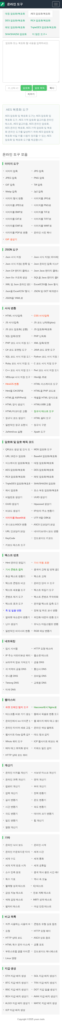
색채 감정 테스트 (14, 899)
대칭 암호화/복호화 (15, 13)
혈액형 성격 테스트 (15, 886)
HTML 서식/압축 (13, 315)
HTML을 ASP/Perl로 (15, 397)
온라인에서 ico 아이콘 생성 (19, 721)
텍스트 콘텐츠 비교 (15, 583)
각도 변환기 (11, 813)
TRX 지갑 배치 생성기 (45, 982)
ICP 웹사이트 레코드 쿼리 (47, 741)
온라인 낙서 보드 (14, 845)
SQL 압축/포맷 (13, 336)
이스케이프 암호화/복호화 (18, 463)
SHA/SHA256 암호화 (16, 34)
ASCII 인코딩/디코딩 (44, 524)
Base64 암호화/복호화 (45, 456)
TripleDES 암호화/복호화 (43, 27)
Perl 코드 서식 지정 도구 (46, 370)
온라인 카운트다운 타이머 (18, 851)
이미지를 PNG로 (42, 205)
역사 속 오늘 (40, 879)
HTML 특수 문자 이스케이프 (20, 944)
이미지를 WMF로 (42, 225)
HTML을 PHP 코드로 (44, 390)
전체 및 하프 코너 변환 (45, 610)
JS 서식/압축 (12, 322)
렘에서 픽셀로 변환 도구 (46, 714)
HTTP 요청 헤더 (42, 931)
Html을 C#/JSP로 (14, 390)
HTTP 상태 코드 (13, 937)
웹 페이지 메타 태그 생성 (46, 721)
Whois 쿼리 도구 (13, 741)
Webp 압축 (11, 191)
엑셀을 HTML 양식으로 (45, 397)
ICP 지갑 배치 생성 (15, 1010)
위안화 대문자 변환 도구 (46, 617)
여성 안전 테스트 (42, 906)
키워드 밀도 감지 (42, 748)
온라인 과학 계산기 (15, 779)
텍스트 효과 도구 (14, 603)
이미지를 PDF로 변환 (16, 232)
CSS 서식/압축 (41, 315)
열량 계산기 (11, 827)
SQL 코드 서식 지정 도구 (18, 356)
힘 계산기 (38, 820)
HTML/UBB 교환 (42, 404)
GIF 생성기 (11, 239)
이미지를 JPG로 (42, 198)
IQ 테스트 (38, 886)
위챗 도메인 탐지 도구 (16, 707)
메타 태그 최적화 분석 (16, 748)
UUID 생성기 (40, 497)
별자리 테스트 (12, 906)
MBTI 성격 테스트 (42, 899)
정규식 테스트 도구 (43, 411)
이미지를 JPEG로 (14, 205)
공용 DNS (38, 662)
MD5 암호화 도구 (42, 449)
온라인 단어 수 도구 (43, 583)
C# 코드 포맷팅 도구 (16, 349)
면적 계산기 (39, 779)
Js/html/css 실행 (13, 431)
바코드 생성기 (12, 511)
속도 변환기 (39, 806)
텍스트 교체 (39, 576)
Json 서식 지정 (13, 257)
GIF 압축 (10, 184)
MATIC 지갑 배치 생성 (45, 1003)
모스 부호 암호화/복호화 (46, 490)
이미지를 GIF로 (13, 219)
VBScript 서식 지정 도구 (17, 377)
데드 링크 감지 (41, 734)
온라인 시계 (39, 845)
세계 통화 (38, 858)
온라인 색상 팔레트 (43, 727)
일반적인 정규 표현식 (16, 425)
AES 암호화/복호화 (40, 13)
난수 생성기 (11, 624)
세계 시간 (38, 851)
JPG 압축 (38, 171)
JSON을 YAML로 (14, 298)
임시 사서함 (11, 648)
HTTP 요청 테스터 (43, 648)
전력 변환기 (39, 793)
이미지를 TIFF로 (42, 219)
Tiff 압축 (37, 184)
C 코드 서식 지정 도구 (45, 363)
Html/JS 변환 (12, 384)
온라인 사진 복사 (42, 232)
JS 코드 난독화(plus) (44, 322)
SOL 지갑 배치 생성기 (45, 976)
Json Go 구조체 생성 (16, 277)
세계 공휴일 (39, 865)
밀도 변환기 (11, 820)
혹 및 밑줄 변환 (13, 610)
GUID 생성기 (12, 504)
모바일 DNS (39, 676)
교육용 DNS (39, 682)
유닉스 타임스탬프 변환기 (47, 624)
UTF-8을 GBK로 (42, 517)
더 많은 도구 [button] (38, 34)
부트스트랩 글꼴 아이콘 (17, 951)
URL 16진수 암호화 (15, 456)
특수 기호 (10, 879)
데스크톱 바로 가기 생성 (18, 714)
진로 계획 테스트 (42, 892)
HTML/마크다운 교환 (16, 411)
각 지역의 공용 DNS (15, 669)
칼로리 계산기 (12, 786)
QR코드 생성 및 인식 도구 (18, 449)
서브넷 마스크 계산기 (44, 772)
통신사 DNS (39, 669)
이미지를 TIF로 (41, 212)
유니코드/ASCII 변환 (16, 524)
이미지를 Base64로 (15, 517)
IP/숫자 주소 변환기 (43, 511)
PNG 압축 (38, 178)
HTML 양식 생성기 (15, 404)
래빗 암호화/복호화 (15, 27)
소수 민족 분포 (13, 872)
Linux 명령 (10, 958)
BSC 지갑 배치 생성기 (16, 989)
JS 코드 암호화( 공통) (16, 329)
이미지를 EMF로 (14, 225)
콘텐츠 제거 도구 (14, 596)
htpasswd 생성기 (42, 504)
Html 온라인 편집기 (15, 562)
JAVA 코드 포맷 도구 (44, 349)
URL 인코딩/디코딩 (15, 531)
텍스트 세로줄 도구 (15, 590)
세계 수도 (10, 858)
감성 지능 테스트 (14, 892)
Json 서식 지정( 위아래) (46, 257)
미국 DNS (10, 689)
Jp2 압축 (38, 191)
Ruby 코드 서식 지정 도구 (18, 363)
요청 (7, 931)
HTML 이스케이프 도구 (45, 384)
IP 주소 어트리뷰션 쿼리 (17, 655)
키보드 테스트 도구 (15, 545)
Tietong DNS (12, 682)
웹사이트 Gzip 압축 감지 (18, 734)
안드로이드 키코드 (43, 538)
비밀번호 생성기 (13, 497)
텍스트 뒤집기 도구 (43, 590)
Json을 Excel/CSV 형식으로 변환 (22, 291)
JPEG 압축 (11, 178)
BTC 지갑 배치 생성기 (16, 982)
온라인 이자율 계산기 (16, 772)
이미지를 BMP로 (14, 212)
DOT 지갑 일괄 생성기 (45, 989)
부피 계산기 (39, 786)
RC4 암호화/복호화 (40, 20)
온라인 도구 (14, 4)
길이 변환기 (11, 800)
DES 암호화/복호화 (15, 20)
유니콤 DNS (11, 676)
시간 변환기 (11, 806)
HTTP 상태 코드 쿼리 (16, 755)
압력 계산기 (11, 793)
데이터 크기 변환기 (43, 813)
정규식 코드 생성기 (15, 418)
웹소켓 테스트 (40, 655)
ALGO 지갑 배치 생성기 (17, 1003)
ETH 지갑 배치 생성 (15, 976)
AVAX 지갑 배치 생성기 (45, 996)
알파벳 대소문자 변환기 (17, 617)
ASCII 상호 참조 (41, 937)
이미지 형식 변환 (14, 198)
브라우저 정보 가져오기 (17, 662)
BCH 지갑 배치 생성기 (16, 996)
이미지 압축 (11, 171)
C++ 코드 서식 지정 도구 (18, 370)
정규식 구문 (39, 425)
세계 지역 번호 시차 (15, 865)
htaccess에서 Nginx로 (45, 707)
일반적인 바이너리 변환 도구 (20, 631)
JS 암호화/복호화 (42, 329)
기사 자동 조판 (41, 562)
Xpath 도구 (39, 431)
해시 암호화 (11, 490)
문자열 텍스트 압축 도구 (46, 603)
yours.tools (39, 1019)
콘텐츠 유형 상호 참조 (45, 924)
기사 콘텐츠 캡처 (14, 569)
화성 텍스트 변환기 (15, 576)
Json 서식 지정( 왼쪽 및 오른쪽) (22, 263)
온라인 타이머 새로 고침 (18, 727)
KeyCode (10, 538)
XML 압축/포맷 (41, 343)
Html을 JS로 (40, 377)
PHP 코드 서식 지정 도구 (18, 343)
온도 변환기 (39, 800)
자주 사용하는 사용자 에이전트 (21, 924)
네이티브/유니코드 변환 (45, 531)
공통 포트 (38, 944)
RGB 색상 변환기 (42, 631)
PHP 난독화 (39, 336)
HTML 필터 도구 (42, 418)
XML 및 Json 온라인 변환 (18, 284)
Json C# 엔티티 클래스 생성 (20, 270)
